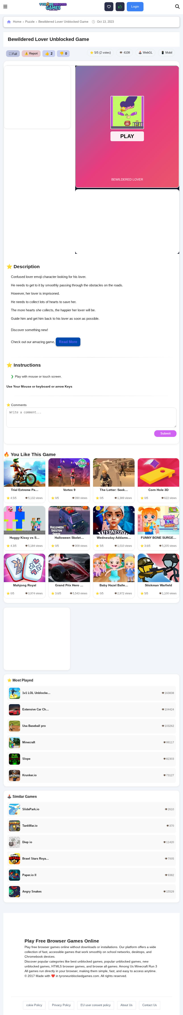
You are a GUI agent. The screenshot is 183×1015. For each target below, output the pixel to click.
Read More (68, 342)
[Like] (108, 6)
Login (135, 6)
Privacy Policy (61, 1005)
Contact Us (149, 1005)
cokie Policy (34, 1005)
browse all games (105, 966)
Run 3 (153, 966)
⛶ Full (13, 54)
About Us (127, 1005)
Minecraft (141, 966)
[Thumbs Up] (120, 6)
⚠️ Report (31, 53)
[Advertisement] (41, 97)
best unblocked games (86, 961)
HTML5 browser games (68, 966)
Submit (165, 433)
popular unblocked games (122, 961)
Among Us (126, 966)
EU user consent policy (96, 1005)
